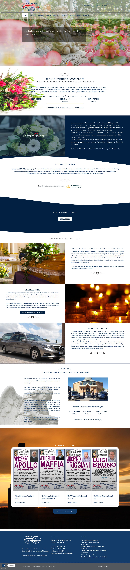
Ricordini (84, 548)
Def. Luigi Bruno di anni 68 (103, 497)
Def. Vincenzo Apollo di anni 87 (24, 497)
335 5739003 (88, 5)
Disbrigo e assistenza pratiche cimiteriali (93, 557)
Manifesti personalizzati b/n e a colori (93, 546)
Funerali (41, 15)
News (78, 15)
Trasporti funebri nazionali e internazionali (90, 543)
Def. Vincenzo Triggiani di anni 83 (77, 497)
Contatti (86, 15)
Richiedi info (102, 5)
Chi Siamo (32, 15)
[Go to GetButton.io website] (3, 568)
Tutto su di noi (65, 164)
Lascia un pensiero (68, 15)
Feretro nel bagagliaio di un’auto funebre (93, 550)
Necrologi (56, 15)
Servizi (48, 15)
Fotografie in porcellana (88, 555)
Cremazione (84, 553)
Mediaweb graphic (104, 566)
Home (25, 15)
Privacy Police (52, 566)
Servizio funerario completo (89, 540)
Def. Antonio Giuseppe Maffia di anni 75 (50, 497)
